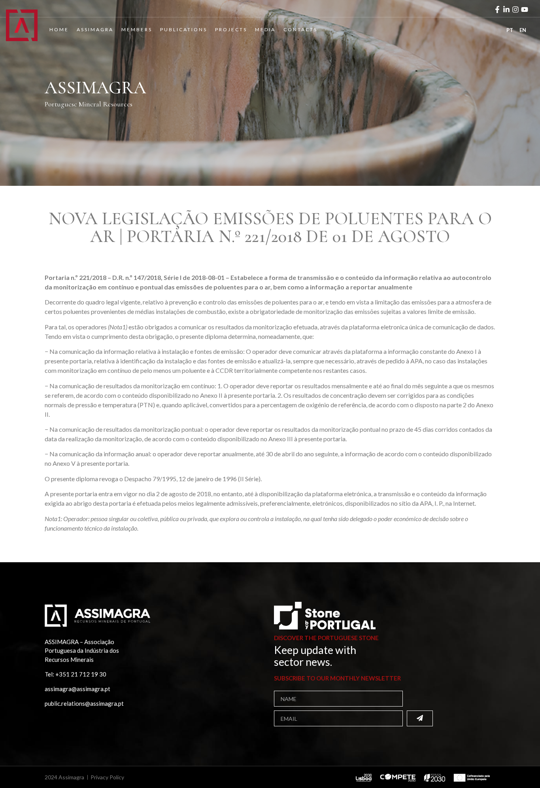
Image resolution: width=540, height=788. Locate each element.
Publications (183, 29)
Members (136, 29)
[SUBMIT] (420, 718)
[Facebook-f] (497, 9)
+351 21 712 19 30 (80, 674)
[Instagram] (515, 9)
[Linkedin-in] (506, 9)
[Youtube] (524, 9)
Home (59, 29)
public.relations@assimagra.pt (84, 703)
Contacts (300, 29)
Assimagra (95, 29)
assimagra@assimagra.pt (77, 688)
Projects (231, 29)
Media (265, 29)
